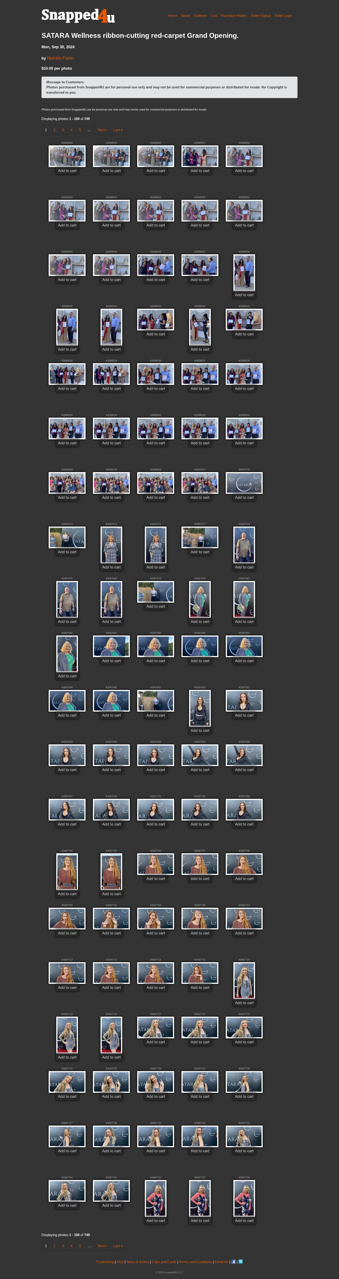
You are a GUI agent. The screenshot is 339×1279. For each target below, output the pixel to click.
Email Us (222, 1262)
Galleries (200, 16)
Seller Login (283, 16)
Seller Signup (261, 16)
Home (173, 16)
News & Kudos (137, 1262)
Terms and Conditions (195, 1262)
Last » (118, 130)
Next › (102, 130)
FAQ (120, 1262)
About (185, 16)
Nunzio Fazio (60, 57)
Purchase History (234, 16)
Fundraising (105, 1262)
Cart (214, 16)
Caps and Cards (164, 1262)
